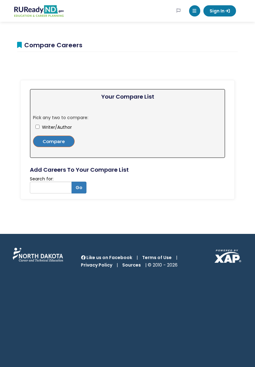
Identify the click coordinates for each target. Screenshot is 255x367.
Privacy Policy (96, 265)
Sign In (217, 11)
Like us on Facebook (109, 257)
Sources (131, 265)
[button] (194, 10)
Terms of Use (157, 257)
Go (79, 187)
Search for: (41, 179)
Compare (54, 141)
